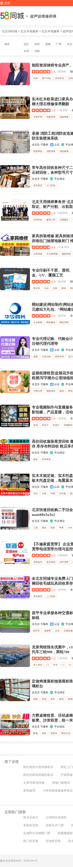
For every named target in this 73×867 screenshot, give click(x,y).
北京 (26, 44)
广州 (58, 44)
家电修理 (29, 790)
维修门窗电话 (61, 782)
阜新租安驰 (30, 825)
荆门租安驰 (30, 841)
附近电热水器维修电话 (38, 767)
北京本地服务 (29, 31)
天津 (26, 50)
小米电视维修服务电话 (58, 790)
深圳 (37, 44)
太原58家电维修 (34, 782)
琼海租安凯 (53, 841)
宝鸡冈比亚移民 (56, 817)
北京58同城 (9, 31)
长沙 (69, 44)
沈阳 (37, 50)
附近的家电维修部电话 (38, 774)
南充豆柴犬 (30, 817)
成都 (48, 44)
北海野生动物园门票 (36, 833)
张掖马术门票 (55, 825)
